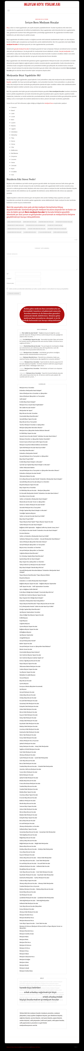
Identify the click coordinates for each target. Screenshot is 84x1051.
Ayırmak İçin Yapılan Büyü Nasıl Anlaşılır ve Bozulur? (35, 465)
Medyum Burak (24, 965)
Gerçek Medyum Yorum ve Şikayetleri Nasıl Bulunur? (35, 646)
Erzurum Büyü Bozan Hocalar (28, 798)
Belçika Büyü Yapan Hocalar (28, 792)
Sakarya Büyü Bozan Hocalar (28, 840)
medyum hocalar (12, 44)
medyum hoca (49, 103)
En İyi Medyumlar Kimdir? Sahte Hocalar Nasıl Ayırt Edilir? (37, 606)
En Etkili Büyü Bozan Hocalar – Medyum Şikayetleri (35, 490)
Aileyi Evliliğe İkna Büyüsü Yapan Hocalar (32, 615)
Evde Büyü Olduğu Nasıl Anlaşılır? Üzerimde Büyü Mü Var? (37, 592)
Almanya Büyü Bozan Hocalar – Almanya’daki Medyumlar (36, 883)
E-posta (9, 278)
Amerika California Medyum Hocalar (30, 769)
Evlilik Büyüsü (24, 618)
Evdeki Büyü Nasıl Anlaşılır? (28, 402)
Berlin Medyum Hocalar (26, 775)
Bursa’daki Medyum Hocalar (28, 763)
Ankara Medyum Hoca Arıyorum (29, 741)
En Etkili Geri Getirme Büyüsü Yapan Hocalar (33, 595)
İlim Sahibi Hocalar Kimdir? (30, 333)
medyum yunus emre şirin (51, 994)
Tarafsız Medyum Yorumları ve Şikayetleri (32, 425)
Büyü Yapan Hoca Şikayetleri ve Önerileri (32, 562)
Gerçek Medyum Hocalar (27, 692)
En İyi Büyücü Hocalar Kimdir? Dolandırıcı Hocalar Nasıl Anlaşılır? (38, 530)
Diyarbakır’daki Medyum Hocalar (29, 723)
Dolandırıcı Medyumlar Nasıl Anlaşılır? (31, 390)
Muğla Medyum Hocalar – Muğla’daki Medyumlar (34, 843)
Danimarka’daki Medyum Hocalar (29, 732)
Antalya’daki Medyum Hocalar (28, 721)
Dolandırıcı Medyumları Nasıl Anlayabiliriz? (32, 601)
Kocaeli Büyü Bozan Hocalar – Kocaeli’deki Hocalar (35, 863)
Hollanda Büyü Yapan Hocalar (28, 829)
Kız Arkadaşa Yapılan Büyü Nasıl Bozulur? (32, 556)
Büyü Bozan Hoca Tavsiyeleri (28, 422)
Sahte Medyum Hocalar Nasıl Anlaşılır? (31, 525)
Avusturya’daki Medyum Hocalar (29, 729)
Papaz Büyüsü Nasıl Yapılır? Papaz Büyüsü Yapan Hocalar (36, 522)
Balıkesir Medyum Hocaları (28, 800)
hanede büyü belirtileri (30, 987)
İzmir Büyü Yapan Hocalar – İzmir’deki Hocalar (33, 923)
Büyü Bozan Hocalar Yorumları (28, 413)
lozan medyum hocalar (14, 232)
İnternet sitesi (10, 283)
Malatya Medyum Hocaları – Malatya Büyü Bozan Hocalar (36, 889)
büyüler (9, 82)
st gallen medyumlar (45, 232)
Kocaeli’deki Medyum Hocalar (28, 701)
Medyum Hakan (24, 954)
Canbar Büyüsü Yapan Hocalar (28, 669)
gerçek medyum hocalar (21, 49)
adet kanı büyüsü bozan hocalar (43, 982)
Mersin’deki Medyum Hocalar (28, 712)
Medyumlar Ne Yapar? (26, 410)
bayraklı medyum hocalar (33, 1002)
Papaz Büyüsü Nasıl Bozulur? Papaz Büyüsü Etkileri (35, 575)
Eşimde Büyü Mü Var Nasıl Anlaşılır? (30, 559)
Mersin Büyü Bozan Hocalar (28, 812)
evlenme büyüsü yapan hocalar (35, 994)
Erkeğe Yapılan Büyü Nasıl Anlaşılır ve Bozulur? (33, 510)
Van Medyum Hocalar (26, 895)
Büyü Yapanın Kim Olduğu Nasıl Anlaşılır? (31, 598)
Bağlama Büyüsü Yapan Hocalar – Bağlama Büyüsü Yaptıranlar (38, 583)
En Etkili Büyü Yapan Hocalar (31, 339)
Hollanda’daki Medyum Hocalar (29, 903)
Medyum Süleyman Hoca (27, 956)
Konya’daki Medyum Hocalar (28, 738)
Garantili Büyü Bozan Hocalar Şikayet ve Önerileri (34, 482)
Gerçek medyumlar (65, 51)
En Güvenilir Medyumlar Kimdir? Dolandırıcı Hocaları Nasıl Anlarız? (39, 493)
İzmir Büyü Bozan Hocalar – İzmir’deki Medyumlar (34, 860)
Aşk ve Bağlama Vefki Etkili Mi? (29, 589)
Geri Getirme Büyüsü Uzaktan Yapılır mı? (32, 658)
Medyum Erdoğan (25, 959)
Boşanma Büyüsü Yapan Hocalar (29, 485)
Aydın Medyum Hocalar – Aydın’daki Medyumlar (34, 758)
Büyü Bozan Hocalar (26, 681)
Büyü (8, 28)
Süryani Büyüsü (24, 678)
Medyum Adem (24, 962)
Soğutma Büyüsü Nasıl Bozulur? (29, 553)
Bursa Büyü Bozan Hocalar (27, 820)
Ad (8, 274)
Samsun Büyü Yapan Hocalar (28, 806)
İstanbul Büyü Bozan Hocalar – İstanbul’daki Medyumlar (36, 766)
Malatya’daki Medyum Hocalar (29, 726)
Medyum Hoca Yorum (41, 19)
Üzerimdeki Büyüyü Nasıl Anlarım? (30, 652)
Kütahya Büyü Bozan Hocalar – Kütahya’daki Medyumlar (36, 849)
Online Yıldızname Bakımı (27, 467)
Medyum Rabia (24, 937)
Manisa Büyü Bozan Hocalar (28, 846)
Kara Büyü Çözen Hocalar (27, 496)
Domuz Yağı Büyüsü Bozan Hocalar (30, 661)
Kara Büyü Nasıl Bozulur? (27, 450)
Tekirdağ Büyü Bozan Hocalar (28, 835)
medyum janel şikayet (43, 990)
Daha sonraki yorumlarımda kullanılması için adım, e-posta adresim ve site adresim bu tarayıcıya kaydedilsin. (39, 289)
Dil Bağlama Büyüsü (25, 632)
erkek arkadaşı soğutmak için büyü (40, 992)
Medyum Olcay (24, 951)
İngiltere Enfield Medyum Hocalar (30, 749)
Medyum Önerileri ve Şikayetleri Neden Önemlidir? (35, 439)
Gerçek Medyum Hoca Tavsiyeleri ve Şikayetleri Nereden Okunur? (39, 470)
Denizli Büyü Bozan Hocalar (28, 892)
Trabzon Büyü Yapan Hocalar (28, 880)
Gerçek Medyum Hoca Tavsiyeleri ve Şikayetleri (34, 456)
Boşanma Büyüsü (25, 578)
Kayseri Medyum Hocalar (27, 855)
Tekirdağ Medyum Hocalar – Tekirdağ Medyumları (34, 900)
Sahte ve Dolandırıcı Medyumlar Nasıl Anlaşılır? (33, 499)
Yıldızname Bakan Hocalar (27, 476)
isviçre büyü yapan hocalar (16, 225)
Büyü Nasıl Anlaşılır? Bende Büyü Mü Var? (32, 567)
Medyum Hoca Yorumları (31, 352)
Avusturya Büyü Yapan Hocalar (29, 795)
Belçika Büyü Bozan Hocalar (28, 780)
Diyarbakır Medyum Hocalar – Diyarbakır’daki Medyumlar (37, 875)
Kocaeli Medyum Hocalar (27, 823)
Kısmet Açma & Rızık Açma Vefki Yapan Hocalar (34, 442)
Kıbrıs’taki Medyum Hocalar (28, 735)
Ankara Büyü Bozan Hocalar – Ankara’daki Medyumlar (36, 858)
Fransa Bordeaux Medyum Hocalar (30, 783)
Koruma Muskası (25, 533)
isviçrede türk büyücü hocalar (57, 228)
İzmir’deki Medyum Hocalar (28, 752)
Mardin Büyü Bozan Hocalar (32, 346)
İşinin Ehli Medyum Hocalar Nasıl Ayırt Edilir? (33, 447)
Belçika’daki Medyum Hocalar (28, 815)
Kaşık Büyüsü (23, 621)
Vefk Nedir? (23, 399)
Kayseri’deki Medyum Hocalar (29, 715)
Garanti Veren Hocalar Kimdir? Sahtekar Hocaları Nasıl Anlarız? (38, 436)
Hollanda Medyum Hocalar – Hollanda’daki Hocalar (35, 866)
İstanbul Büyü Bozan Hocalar (28, 786)
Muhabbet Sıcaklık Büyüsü (27, 675)
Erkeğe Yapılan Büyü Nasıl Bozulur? (30, 609)
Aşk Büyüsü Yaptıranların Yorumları (30, 612)
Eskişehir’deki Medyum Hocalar (29, 706)
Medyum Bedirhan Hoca (27, 918)
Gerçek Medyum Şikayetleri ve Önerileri (32, 550)
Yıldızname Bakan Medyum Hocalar (30, 666)
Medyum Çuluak (24, 968)
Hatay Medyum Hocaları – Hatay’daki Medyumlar (34, 746)
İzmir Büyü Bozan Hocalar (27, 761)
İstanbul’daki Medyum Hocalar (29, 789)
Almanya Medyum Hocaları (27, 755)
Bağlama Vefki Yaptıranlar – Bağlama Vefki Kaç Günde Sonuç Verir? (39, 527)
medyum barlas (45, 988)
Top (75, 1047)
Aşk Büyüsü (23, 689)
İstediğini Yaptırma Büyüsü (28, 513)
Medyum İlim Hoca (25, 942)
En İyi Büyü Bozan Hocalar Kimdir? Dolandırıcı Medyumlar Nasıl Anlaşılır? (41, 479)
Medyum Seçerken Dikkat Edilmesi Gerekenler (34, 445)
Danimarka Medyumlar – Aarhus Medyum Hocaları (34, 878)
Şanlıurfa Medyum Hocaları (28, 743)
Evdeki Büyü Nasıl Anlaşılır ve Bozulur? (31, 462)
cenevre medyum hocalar (46, 221)
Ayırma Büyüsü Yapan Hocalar (28, 626)
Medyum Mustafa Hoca (30, 357)
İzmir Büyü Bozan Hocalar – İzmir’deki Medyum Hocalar (36, 872)
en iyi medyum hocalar (48, 999)
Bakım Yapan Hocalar (26, 643)
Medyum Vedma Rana (26, 971)
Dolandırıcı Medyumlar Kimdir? (29, 453)
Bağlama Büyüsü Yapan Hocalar (29, 629)
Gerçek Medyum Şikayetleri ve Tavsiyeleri (32, 545)
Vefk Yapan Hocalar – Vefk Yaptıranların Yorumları (34, 586)
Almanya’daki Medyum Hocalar (29, 912)
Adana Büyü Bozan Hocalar (28, 695)
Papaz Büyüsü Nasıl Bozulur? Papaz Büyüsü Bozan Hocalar (37, 603)
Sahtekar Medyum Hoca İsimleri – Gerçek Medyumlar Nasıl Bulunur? (40, 539)
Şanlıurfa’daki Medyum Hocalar (29, 778)
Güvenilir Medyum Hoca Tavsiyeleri (30, 507)
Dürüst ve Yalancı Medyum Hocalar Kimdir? (32, 505)
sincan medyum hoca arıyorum (45, 983)
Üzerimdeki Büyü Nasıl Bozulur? (29, 416)
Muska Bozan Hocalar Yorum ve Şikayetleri (32, 502)
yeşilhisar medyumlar (31, 990)
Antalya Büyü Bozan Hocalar (28, 698)
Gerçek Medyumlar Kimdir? (28, 641)
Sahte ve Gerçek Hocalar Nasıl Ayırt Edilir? (32, 516)
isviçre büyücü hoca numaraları (35, 225)
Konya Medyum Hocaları (27, 909)
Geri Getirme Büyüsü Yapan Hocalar (30, 655)
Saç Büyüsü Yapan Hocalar (27, 672)
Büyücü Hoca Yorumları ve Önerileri (30, 547)
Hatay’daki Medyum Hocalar (28, 718)
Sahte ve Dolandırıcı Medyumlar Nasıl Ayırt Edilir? (34, 536)
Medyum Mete (24, 939)
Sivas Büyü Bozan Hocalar (27, 852)
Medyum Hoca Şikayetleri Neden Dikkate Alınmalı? (35, 430)
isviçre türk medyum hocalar (36, 228)
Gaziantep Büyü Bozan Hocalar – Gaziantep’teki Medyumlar (38, 832)
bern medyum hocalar (29, 221)
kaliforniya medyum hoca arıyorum (51, 985)
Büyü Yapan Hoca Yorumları (28, 487)
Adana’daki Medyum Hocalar (28, 709)
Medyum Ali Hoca (25, 948)
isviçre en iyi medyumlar (55, 225)
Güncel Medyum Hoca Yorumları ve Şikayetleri (33, 393)
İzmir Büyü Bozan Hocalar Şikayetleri (31, 906)
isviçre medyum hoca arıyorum (17, 228)
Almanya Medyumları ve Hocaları (29, 826)
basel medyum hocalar (14, 221)
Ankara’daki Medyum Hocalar (28, 809)
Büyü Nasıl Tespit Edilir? (27, 459)
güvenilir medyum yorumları (49, 1002)
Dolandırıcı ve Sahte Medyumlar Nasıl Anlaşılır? (33, 581)
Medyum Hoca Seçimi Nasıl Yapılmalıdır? (31, 405)
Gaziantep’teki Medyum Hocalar (29, 703)
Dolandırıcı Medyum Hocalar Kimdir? (30, 473)
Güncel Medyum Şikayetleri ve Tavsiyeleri (32, 396)
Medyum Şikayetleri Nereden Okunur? (31, 427)
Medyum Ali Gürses (25, 945)
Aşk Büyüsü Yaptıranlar (26, 635)
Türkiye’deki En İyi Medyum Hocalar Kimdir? (33, 565)
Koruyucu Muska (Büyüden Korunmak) (31, 686)
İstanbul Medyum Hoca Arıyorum (29, 886)
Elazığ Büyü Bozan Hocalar (27, 869)
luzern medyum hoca (30, 232)
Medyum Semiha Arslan (27, 934)
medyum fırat (37, 985)
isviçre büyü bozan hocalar (64, 221)
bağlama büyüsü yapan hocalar (33, 997)
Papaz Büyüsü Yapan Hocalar (28, 663)
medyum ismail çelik (31, 983)
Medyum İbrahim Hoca (26, 915)
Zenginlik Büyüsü (25, 638)
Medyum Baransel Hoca (27, 920)
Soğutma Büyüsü (25, 623)
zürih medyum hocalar (60, 232)
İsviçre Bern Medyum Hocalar (28, 772)
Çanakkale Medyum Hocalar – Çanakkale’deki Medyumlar (37, 898)
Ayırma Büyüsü (24, 683)
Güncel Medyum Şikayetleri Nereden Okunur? (33, 542)
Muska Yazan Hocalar (26, 649)
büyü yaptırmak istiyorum (27, 982)
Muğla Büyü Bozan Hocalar (27, 838)
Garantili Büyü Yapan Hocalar (28, 419)
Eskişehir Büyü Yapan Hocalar (28, 818)
